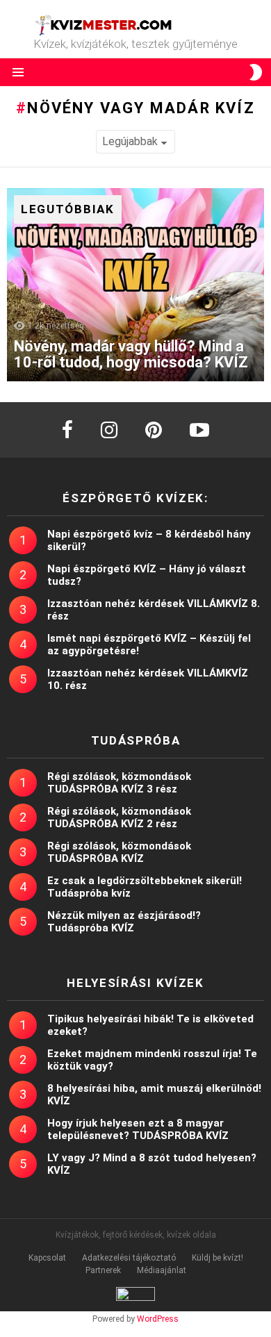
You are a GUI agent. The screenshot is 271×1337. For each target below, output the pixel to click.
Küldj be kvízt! (217, 1258)
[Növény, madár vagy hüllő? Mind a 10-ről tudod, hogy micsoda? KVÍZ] (135, 284)
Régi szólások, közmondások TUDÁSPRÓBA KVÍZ (119, 852)
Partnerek (103, 1270)
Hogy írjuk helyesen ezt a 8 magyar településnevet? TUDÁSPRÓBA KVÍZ (138, 1129)
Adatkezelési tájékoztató (129, 1258)
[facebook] (67, 430)
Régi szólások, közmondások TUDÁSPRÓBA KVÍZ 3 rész (119, 782)
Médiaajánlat (161, 1270)
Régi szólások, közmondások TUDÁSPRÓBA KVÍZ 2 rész (119, 817)
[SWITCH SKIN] (255, 72)
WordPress (158, 1319)
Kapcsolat (47, 1258)
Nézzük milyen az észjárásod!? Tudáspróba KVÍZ (124, 921)
